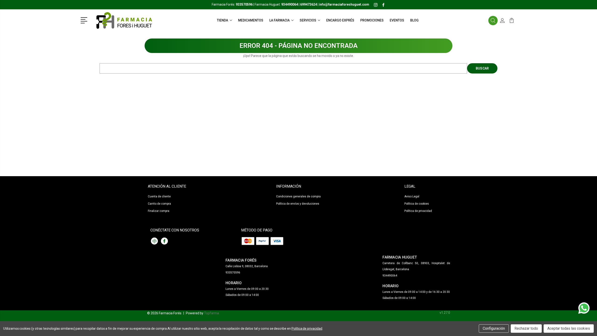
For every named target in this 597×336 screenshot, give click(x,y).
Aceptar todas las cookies (568, 328)
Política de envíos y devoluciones (297, 203)
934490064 (389, 275)
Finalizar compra (158, 211)
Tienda (222, 20)
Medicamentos (250, 20)
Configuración (494, 328)
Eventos (397, 20)
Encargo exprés (340, 20)
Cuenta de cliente (159, 196)
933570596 (233, 272)
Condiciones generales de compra (298, 196)
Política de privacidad (418, 211)
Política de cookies (416, 203)
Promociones (372, 20)
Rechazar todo (526, 328)
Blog (414, 20)
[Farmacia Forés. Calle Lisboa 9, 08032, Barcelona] (124, 20)
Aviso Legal (411, 196)
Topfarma (211, 313)
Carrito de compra (159, 203)
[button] (85, 20)
